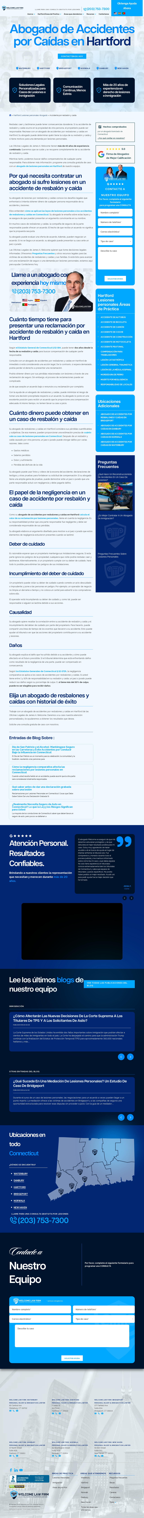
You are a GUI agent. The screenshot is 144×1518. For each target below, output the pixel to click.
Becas (112, 1483)
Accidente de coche (112, 332)
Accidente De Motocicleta (116, 342)
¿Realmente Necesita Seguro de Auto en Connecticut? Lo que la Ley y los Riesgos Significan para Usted (42, 807)
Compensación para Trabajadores (111, 353)
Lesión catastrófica (112, 360)
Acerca (30, 14)
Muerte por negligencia (114, 379)
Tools (112, 1502)
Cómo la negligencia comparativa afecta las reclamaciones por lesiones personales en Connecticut (38, 769)
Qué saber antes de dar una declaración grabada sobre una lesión (41, 788)
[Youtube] (21, 1470)
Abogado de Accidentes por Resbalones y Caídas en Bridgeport (116, 417)
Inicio (10, 115)
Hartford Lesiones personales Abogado (30, 115)
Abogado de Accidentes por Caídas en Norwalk (116, 435)
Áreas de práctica (60, 1487)
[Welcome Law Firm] (12, 8)
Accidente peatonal (112, 347)
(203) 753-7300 (98, 9)
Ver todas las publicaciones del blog (107, 984)
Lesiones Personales (61, 1478)
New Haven (86, 1502)
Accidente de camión (112, 327)
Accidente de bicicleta (114, 322)
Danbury (84, 1497)
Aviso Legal (26, 1509)
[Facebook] (11, 1470)
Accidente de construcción (116, 337)
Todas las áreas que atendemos (89, 1508)
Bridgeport (85, 1487)
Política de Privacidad (15, 1509)
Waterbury (85, 1478)
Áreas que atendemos (73, 14)
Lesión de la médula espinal (116, 369)
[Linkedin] (16, 1470)
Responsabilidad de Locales (116, 384)
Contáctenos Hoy (72, 56)
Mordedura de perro (112, 374)
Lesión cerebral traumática (116, 365)
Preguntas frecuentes (118, 1478)
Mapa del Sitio (35, 1509)
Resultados (114, 1487)
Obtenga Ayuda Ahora (127, 6)
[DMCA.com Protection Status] (16, 1486)
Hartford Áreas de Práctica (48, 14)
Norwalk (84, 1492)
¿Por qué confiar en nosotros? (111, 138)
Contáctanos (104, 14)
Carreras (113, 1492)
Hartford (84, 1483)
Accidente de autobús (113, 317)
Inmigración (57, 1483)
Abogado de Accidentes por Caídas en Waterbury (116, 443)
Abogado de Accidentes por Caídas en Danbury (116, 427)
